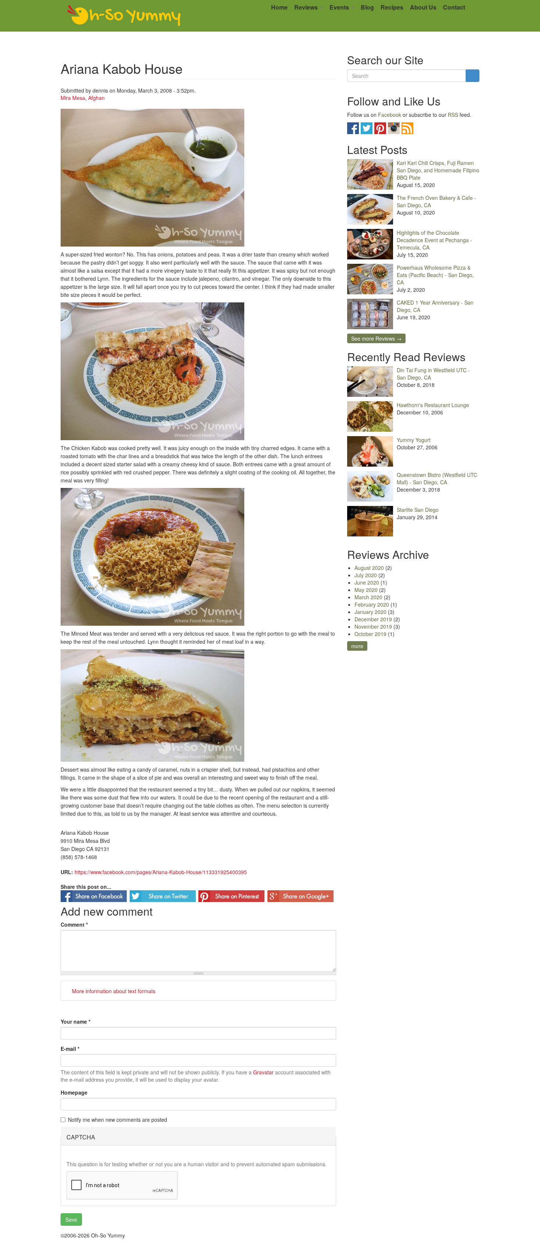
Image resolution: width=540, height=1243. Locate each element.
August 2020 (369, 567)
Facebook (389, 114)
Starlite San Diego (418, 509)
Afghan (96, 97)
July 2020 (365, 575)
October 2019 (370, 633)
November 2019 (373, 626)
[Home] (124, 16)
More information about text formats (113, 991)
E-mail (70, 1048)
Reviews (306, 7)
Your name (75, 1021)
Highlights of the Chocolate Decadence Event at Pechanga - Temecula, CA (434, 240)
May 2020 (366, 589)
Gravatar (263, 1072)
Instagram (394, 128)
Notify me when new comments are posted (117, 1119)
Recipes (392, 7)
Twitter (366, 128)
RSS (453, 114)
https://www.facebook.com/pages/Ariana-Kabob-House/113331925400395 (161, 872)
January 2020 (370, 611)
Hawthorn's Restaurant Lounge (433, 405)
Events (340, 7)
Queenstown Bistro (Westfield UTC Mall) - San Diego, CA (437, 478)
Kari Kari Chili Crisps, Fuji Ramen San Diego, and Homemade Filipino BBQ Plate (438, 170)
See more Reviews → (376, 338)
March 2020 (368, 597)
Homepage (74, 1092)
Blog (367, 7)
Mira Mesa (73, 97)
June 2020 (366, 582)
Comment (74, 924)
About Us (423, 7)
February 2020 (371, 604)
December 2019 (373, 619)
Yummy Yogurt (414, 439)
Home (279, 7)
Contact (454, 7)
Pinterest (380, 128)
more (357, 646)
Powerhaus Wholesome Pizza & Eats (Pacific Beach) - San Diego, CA (435, 275)
